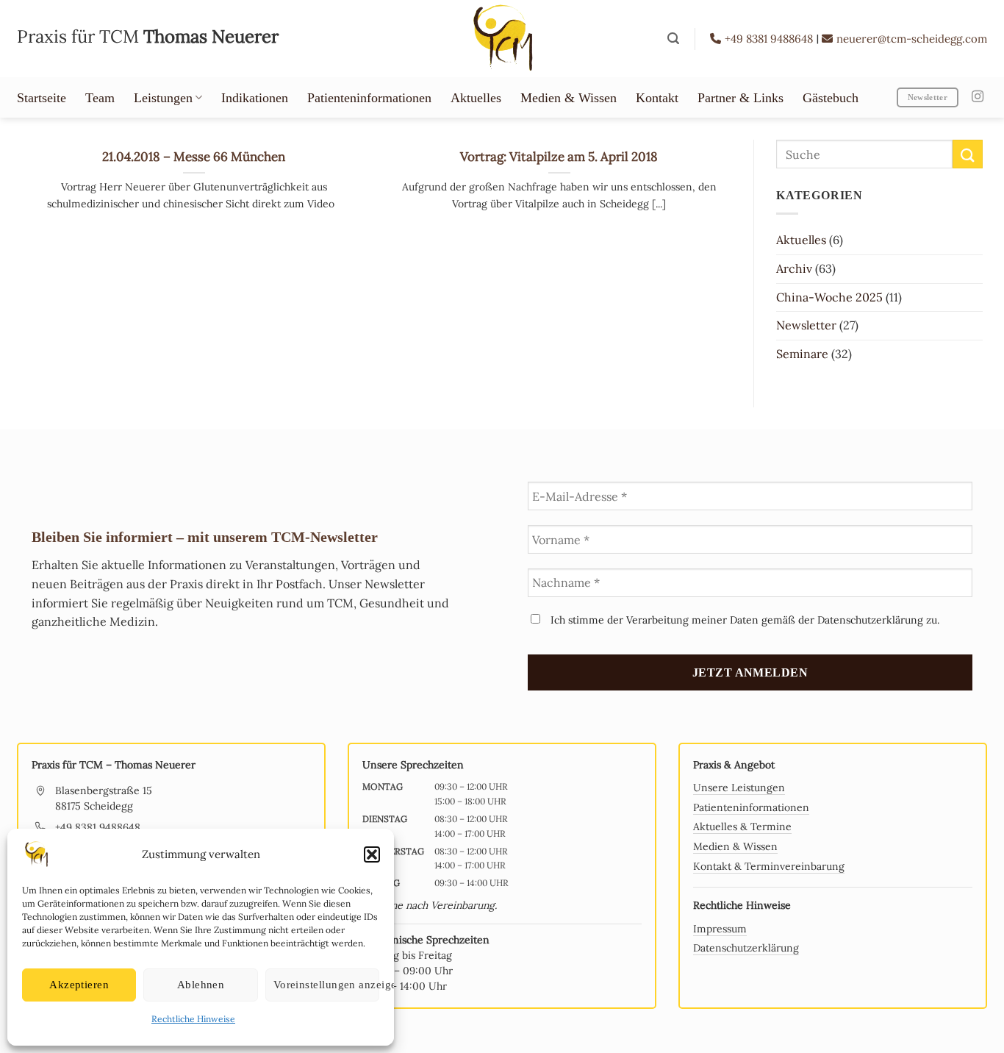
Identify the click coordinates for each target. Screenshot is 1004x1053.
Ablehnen (201, 984)
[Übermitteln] (967, 154)
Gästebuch (830, 97)
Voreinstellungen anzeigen (326, 984)
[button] (372, 854)
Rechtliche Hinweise (193, 1018)
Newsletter (806, 325)
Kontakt (657, 97)
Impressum (720, 928)
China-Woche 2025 (829, 297)
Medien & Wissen (568, 97)
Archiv (794, 268)
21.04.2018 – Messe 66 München (193, 157)
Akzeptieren (79, 984)
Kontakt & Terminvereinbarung (769, 866)
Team (100, 97)
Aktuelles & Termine (742, 826)
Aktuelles (476, 97)
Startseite (41, 97)
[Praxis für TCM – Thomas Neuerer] (502, 38)
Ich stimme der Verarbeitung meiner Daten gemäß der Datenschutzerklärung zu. (743, 620)
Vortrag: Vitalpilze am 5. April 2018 (559, 157)
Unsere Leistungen (739, 787)
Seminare (802, 353)
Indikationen (254, 97)
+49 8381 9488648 (770, 39)
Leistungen (163, 97)
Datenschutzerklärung (746, 947)
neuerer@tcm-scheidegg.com (911, 39)
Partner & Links (741, 97)
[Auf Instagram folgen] (977, 97)
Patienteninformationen (369, 97)
